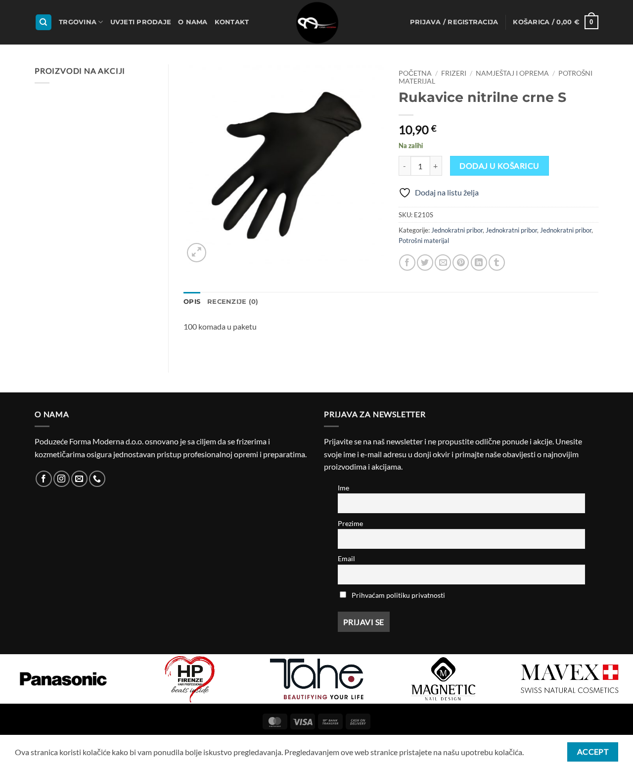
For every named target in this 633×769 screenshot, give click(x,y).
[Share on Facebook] (407, 262)
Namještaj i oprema (512, 73)
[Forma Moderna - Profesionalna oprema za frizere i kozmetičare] (316, 22)
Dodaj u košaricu (499, 165)
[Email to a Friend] (443, 262)
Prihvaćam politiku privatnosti (398, 595)
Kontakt (232, 22)
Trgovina (77, 22)
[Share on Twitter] (425, 262)
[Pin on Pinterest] (460, 262)
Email (346, 558)
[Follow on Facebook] (44, 479)
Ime (343, 487)
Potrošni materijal (424, 240)
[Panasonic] (63, 679)
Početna (415, 73)
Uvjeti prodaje (141, 22)
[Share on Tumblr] (497, 262)
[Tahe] (316, 679)
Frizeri (453, 73)
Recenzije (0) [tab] (232, 301)
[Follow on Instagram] (61, 479)
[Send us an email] (79, 479)
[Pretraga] (43, 22)
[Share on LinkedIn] (479, 262)
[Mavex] (569, 679)
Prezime (350, 523)
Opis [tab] (191, 301)
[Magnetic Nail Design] (443, 679)
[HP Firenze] (190, 679)
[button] (454, 22)
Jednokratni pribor (457, 230)
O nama (193, 22)
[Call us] (97, 479)
